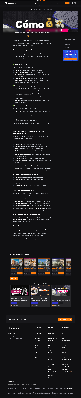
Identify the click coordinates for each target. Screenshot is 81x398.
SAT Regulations (65, 362)
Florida (49, 369)
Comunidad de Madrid (53, 377)
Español (9, 336)
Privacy (63, 357)
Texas (49, 366)
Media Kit (64, 352)
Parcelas (37, 343)
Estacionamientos (39, 340)
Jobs (63, 338)
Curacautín (50, 354)
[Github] (23, 338)
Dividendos (37, 350)
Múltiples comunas (52, 338)
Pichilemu (50, 362)
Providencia (51, 333)
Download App (65, 369)
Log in (67, 3)
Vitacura (50, 357)
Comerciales (37, 338)
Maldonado (50, 375)
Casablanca (51, 359)
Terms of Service (65, 354)
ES (73, 0)
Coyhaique (50, 340)
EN (75, 0)
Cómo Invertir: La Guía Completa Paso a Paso (42, 9)
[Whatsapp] (21, 338)
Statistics (30, 3)
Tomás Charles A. (34, 35)
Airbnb (36, 345)
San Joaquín (51, 364)
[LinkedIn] (17, 338)
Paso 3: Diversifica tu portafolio (70, 41)
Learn (25, 3)
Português (18, 336)
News (63, 343)
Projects (20, 3)
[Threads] (19, 338)
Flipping (36, 335)
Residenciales (38, 333)
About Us (64, 331)
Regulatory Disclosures (67, 359)
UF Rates (64, 347)
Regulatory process (38, 3)
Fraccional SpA (15, 388)
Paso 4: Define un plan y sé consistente (68, 44)
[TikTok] (12, 338)
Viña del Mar (51, 343)
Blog (31, 9)
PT (77, 0)
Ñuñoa (49, 345)
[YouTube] (10, 338)
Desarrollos (37, 331)
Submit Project (65, 345)
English (13, 336)
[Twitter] (15, 338)
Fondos (36, 352)
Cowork (36, 357)
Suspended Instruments (67, 366)
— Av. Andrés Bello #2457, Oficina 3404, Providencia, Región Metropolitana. (45, 388)
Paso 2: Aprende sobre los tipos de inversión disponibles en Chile (70, 39)
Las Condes (51, 335)
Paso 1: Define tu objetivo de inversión (69, 35)
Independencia (51, 350)
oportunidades (42, 0)
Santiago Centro (52, 347)
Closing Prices (65, 364)
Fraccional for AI (67, 371)
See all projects (14, 278)
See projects (70, 58)
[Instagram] (8, 338)
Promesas (37, 354)
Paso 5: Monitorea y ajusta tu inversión (69, 47)
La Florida (50, 352)
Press (63, 335)
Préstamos (37, 347)
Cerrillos (50, 331)
